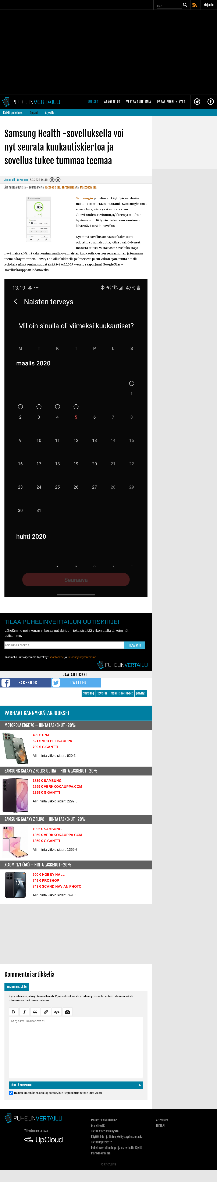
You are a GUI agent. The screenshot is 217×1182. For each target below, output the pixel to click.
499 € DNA (41, 735)
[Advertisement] (76, 934)
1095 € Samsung (47, 829)
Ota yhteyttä (98, 1126)
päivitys (141, 693)
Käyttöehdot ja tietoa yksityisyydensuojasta (116, 1137)
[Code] (56, 1011)
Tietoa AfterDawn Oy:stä (104, 1131)
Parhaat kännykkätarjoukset (37, 713)
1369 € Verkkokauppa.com (57, 835)
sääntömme (56, 657)
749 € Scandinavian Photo (57, 886)
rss (195, 5)
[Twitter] (57, 181)
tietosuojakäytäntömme (82, 657)
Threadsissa (69, 187)
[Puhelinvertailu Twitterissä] (197, 102)
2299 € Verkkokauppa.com (57, 786)
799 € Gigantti (45, 747)
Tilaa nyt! (135, 645)
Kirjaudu (209, 5)
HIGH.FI (160, 1126)
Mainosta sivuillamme (104, 1120)
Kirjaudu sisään (17, 987)
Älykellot (50, 113)
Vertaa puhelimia (138, 101)
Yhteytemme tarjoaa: (36, 1130)
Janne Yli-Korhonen (16, 180)
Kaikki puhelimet (13, 113)
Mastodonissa (88, 187)
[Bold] (13, 1011)
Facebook (28, 682)
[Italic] (24, 1011)
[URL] (46, 1011)
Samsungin (84, 198)
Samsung (88, 693)
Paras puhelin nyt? (171, 101)
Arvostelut (112, 101)
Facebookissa (52, 187)
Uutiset (93, 101)
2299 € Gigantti (46, 792)
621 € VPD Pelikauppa (52, 741)
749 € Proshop (46, 880)
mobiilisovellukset (122, 693)
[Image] (67, 1011)
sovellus (102, 693)
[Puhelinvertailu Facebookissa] (210, 102)
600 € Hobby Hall (49, 874)
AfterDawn (162, 1120)
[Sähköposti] (52, 181)
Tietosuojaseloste (101, 1142)
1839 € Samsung (47, 780)
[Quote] (35, 1011)
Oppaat (34, 113)
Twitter (78, 682)
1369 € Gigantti (46, 841)
